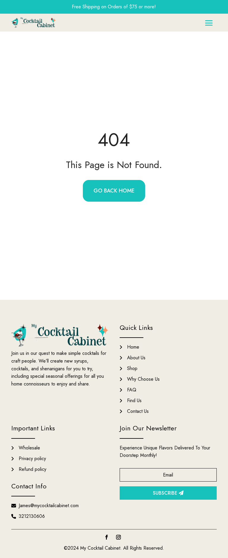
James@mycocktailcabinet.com (49, 505)
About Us (136, 357)
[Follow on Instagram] (118, 537)
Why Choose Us (143, 379)
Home (133, 347)
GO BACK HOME (114, 191)
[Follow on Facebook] (106, 537)
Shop (132, 368)
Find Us (134, 400)
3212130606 (32, 516)
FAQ (131, 389)
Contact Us (138, 411)
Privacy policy (32, 458)
